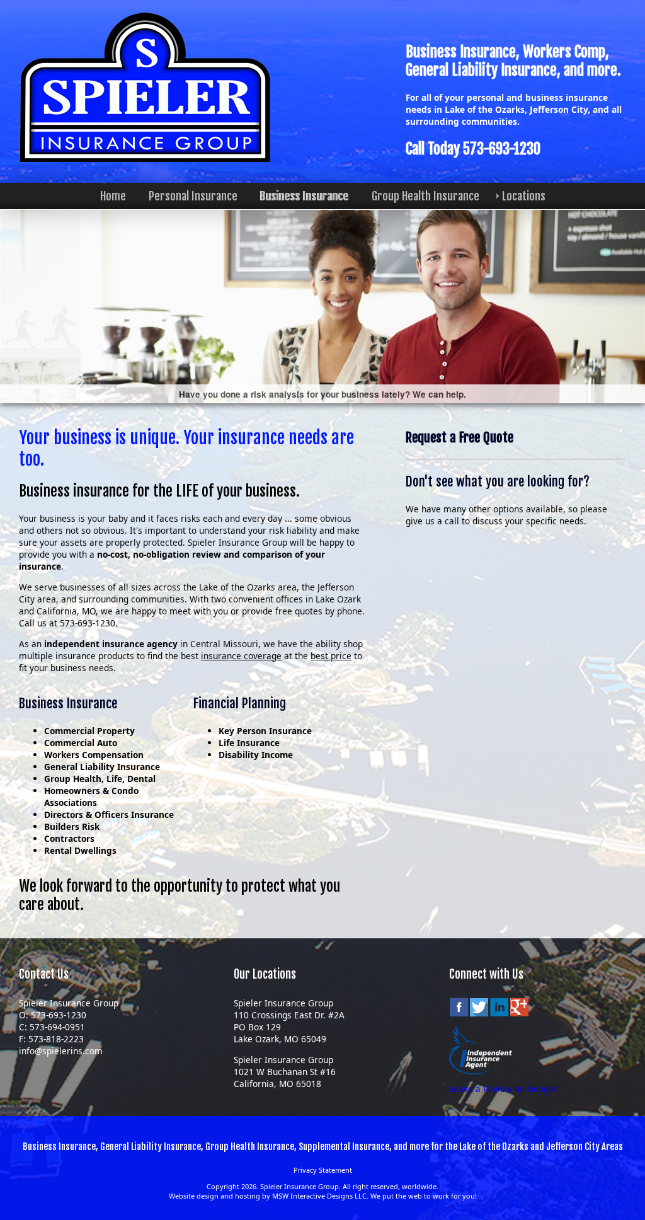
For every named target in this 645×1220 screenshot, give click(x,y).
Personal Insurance (193, 196)
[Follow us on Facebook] (459, 1011)
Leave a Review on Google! (504, 1089)
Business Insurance (304, 196)
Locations (523, 196)
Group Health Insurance (425, 196)
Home (113, 196)
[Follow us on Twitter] (479, 1011)
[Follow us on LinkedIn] (499, 1011)
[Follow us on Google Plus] (520, 1011)
